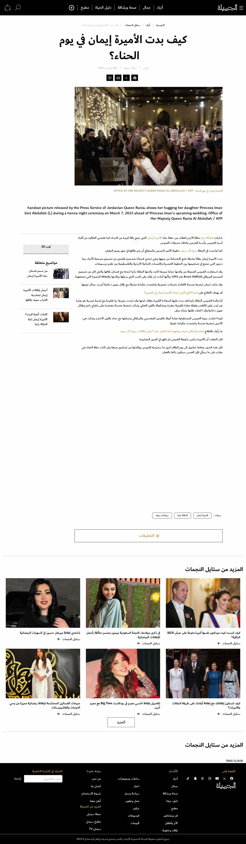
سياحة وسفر (132, 793)
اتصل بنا (96, 786)
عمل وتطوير (132, 800)
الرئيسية (160, 25)
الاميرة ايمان (202, 515)
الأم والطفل (171, 823)
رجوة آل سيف (188, 250)
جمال (147, 8)
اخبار (136, 786)
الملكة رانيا (206, 237)
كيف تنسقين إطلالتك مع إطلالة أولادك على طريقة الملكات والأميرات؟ (206, 705)
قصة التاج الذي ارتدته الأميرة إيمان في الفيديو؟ (170, 292)
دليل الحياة (103, 8)
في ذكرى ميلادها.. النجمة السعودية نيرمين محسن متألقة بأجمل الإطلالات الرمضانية (123, 635)
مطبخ (85, 8)
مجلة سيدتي (94, 814)
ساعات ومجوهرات (128, 778)
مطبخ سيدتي (93, 821)
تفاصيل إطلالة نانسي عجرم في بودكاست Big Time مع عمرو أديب (125, 705)
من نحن (96, 778)
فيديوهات (133, 815)
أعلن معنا (95, 800)
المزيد (121, 722)
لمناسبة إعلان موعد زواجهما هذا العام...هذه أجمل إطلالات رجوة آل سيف (162, 331)
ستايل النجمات (132, 25)
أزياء (160, 8)
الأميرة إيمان (154, 237)
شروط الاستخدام (91, 793)
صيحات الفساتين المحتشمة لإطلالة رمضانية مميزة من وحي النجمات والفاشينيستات (44, 705)
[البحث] (18, 7)
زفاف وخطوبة (170, 830)
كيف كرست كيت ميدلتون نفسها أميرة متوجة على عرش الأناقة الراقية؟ (203, 635)
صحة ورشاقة (127, 8)
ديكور (136, 808)
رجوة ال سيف (162, 515)
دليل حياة (172, 800)
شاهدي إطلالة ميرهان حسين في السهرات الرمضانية (50, 632)
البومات (134, 823)
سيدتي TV (95, 828)
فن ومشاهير (171, 815)
